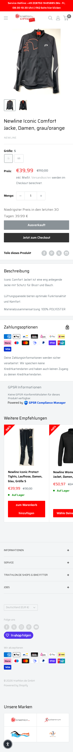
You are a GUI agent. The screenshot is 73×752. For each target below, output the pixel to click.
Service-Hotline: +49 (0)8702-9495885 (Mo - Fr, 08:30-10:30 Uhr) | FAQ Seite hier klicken (36, 5)
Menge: (9, 195)
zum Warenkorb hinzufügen (26, 509)
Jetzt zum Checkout (36, 237)
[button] (7, 744)
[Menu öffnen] (6, 18)
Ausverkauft (36, 225)
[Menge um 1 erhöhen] (41, 196)
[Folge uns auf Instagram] (21, 627)
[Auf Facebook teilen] (44, 253)
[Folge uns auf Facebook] (6, 627)
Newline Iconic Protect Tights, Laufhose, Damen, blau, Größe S (25, 477)
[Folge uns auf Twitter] (14, 627)
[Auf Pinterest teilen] (51, 253)
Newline (10, 137)
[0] (65, 18)
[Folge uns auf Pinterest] (29, 627)
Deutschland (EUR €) (17, 607)
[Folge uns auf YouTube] (36, 627)
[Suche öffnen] (50, 18)
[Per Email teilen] (66, 253)
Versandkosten (41, 177)
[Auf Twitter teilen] (59, 253)
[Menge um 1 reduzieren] (20, 196)
